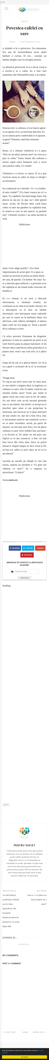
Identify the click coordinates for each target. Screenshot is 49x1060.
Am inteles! (24, 1057)
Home (25, 1032)
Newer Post (39, 1032)
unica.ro (13, 480)
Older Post (10, 1032)
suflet (24, 21)
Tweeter (29, 548)
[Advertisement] (25, 245)
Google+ (40, 548)
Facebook (16, 548)
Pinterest (28, 555)
